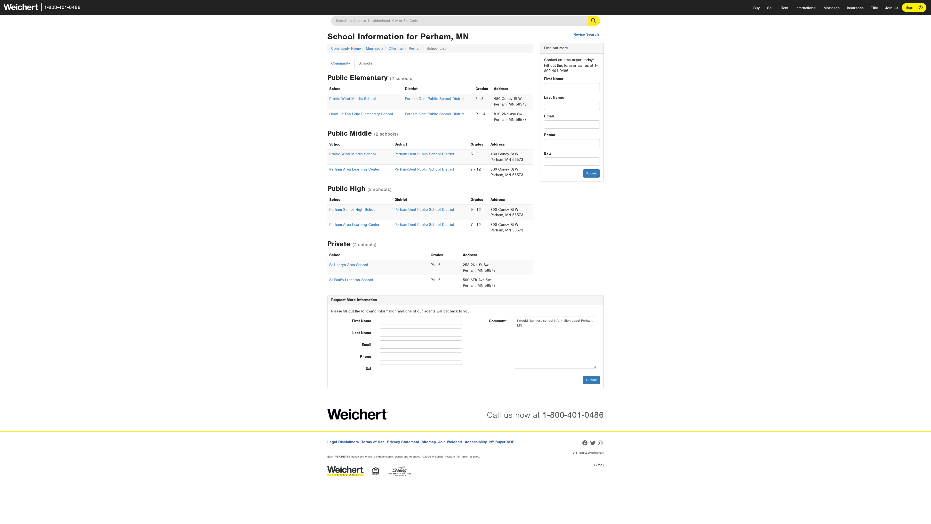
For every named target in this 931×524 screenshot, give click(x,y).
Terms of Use (373, 442)
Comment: (498, 321)
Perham (415, 48)
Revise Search (586, 34)
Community (340, 63)
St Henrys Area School (348, 264)
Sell (770, 8)
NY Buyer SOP (501, 442)
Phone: (550, 134)
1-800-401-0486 (62, 7)
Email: (549, 116)
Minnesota (374, 48)
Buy (756, 8)
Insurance (855, 8)
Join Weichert (450, 442)
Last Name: (554, 97)
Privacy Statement (403, 442)
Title (874, 8)
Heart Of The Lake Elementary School (361, 114)
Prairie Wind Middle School (352, 98)
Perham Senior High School (353, 209)
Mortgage (832, 8)
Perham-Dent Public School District (434, 98)
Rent (784, 8)
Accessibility (476, 442)
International (805, 8)
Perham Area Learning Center (354, 169)
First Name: (554, 78)
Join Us (891, 8)
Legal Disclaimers (343, 442)
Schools (365, 63)
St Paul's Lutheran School (351, 280)
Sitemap (429, 442)
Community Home (346, 48)
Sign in (912, 7)
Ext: (547, 153)
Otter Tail (396, 48)
